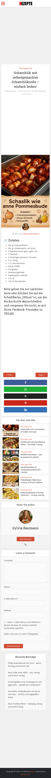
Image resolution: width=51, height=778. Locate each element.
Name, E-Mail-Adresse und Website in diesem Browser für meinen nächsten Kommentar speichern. (22, 625)
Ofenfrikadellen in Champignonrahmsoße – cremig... (31, 469)
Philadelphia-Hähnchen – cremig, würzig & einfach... (32, 481)
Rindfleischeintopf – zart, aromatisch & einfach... (31, 455)
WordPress (25, 774)
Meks (32, 771)
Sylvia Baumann (40, 91)
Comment (8, 560)
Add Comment (24, 91)
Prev (10, 375)
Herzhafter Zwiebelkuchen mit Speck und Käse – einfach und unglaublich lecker (24, 694)
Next (41, 375)
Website (7, 610)
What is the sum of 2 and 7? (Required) (21, 634)
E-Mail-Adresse (11, 598)
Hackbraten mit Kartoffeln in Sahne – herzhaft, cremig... (33, 443)
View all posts (26, 539)
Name (7, 587)
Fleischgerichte (25, 68)
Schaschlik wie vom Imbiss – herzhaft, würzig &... (33, 430)
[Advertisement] (25, 36)
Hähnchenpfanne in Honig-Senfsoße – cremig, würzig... (33, 493)
